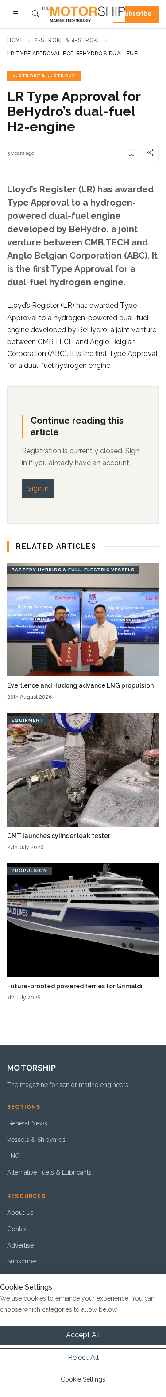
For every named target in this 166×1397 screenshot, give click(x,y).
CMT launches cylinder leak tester (58, 835)
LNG (13, 1156)
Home (15, 40)
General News (27, 1123)
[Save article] (131, 153)
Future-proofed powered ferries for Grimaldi (75, 986)
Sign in (38, 488)
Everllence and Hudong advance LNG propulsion (80, 685)
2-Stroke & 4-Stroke (67, 40)
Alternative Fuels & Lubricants (49, 1172)
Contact (18, 1228)
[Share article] (151, 153)
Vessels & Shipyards (36, 1139)
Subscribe (136, 13)
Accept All (83, 1335)
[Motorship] (82, 14)
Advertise (20, 1245)
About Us (20, 1212)
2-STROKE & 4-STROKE (43, 75)
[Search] (35, 14)
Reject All (83, 1357)
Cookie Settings (83, 1379)
